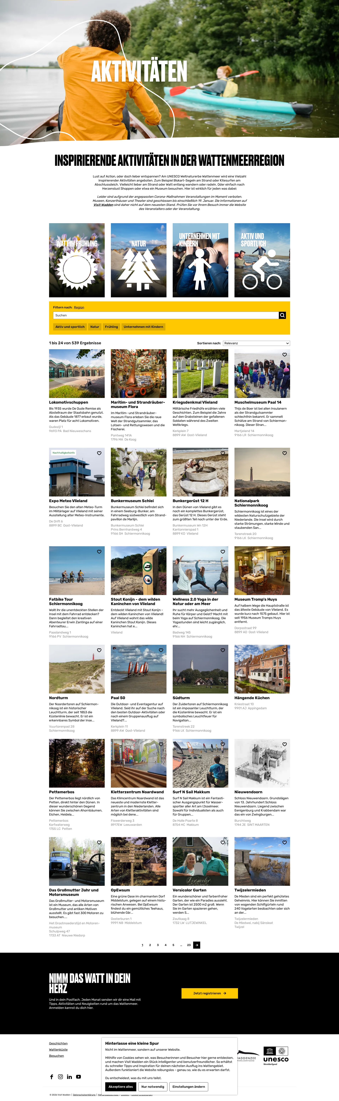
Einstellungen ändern (189, 1087)
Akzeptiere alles (121, 1087)
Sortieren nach (209, 343)
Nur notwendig (152, 1087)
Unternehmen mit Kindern (143, 327)
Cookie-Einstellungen (142, 1095)
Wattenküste (58, 1050)
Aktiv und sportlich (70, 327)
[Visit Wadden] (245, 1055)
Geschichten (58, 1043)
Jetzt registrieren (207, 993)
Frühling (111, 327)
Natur (94, 327)
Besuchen (56, 1056)
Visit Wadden (103, 205)
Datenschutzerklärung (84, 1095)
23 (189, 946)
